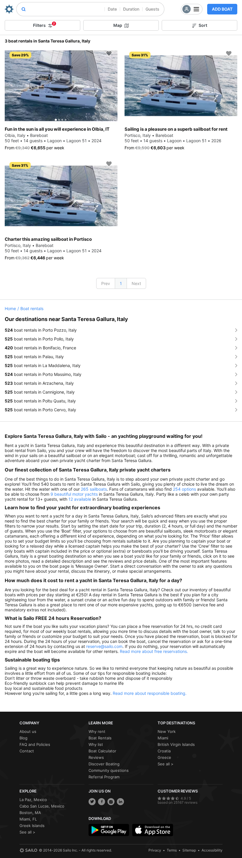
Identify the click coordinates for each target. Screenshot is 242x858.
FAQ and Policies (34, 744)
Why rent (97, 731)
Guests (152, 9)
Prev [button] (105, 283)
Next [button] (136, 283)
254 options (184, 489)
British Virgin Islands (176, 744)
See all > (166, 764)
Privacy (154, 850)
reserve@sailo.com (104, 646)
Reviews (96, 757)
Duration (131, 9)
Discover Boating (104, 764)
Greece (164, 757)
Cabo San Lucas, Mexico (41, 806)
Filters (44, 25)
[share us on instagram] (111, 801)
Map (117, 25)
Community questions (109, 770)
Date (112, 9)
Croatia (164, 751)
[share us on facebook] (101, 801)
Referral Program (104, 777)
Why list (96, 744)
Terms (172, 850)
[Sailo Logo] (9, 9)
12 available (79, 499)
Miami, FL (28, 819)
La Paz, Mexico (33, 799)
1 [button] (121, 283)
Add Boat (222, 9)
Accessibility (212, 850)
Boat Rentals (100, 738)
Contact (26, 751)
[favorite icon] (109, 53)
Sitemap (189, 850)
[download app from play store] (109, 830)
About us (27, 731)
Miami (163, 738)
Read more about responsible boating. (150, 693)
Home (10, 308)
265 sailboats (94, 489)
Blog (23, 738)
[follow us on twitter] (92, 801)
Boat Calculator (102, 751)
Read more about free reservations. (154, 651)
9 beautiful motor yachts (74, 494)
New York (167, 731)
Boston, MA (30, 812)
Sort (203, 25)
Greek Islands (32, 825)
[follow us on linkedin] (120, 801)
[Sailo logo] (28, 850)
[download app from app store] (152, 830)
